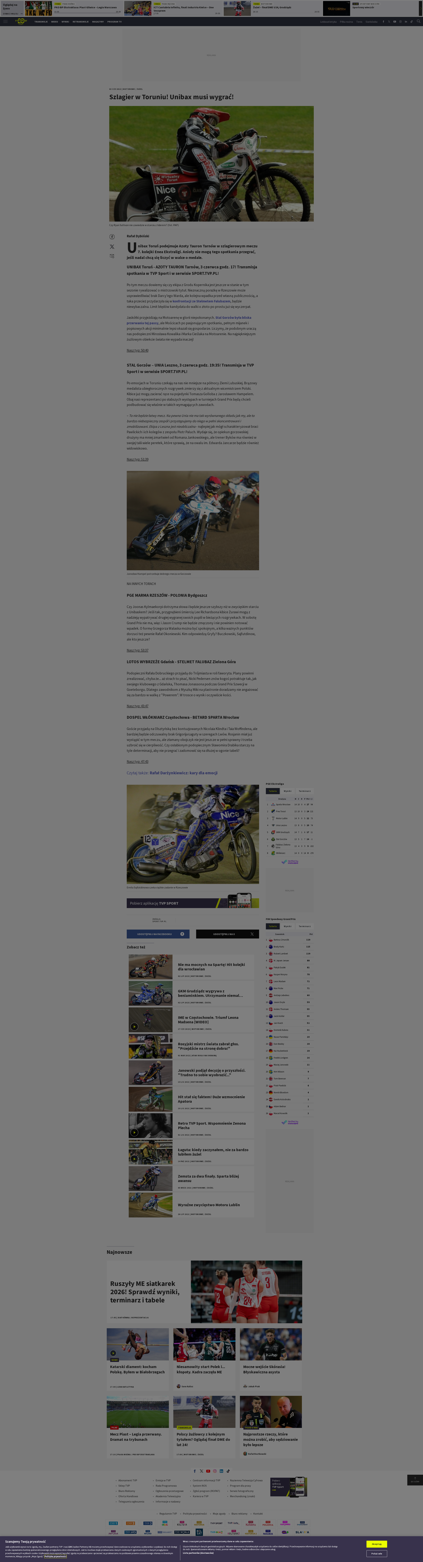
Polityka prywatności (55, 1556)
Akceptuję (377, 1544)
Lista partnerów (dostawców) (198, 1553)
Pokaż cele (376, 1553)
